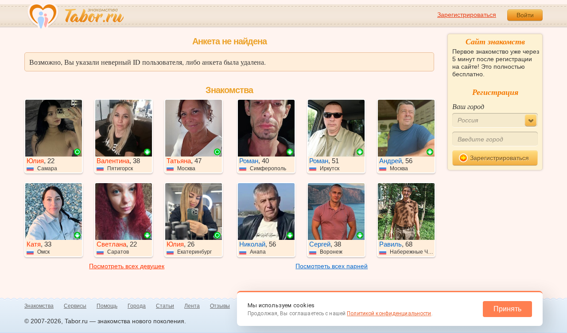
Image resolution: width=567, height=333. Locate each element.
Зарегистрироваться (466, 14)
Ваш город (468, 106)
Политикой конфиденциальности (389, 313)
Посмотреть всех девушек (126, 266)
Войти (525, 15)
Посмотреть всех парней (331, 266)
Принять (507, 309)
